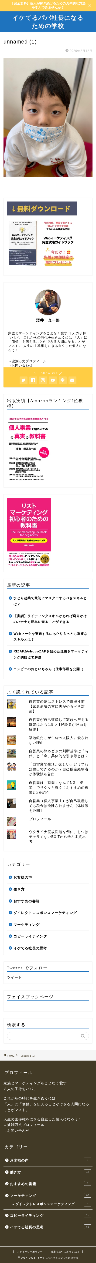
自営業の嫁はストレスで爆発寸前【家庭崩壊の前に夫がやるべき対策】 (57, 706)
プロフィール (40, 819)
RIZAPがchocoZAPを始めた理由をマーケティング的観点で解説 (51, 654)
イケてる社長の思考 (30, 948)
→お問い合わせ (20, 365)
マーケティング (27, 925)
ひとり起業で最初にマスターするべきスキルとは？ (50, 601)
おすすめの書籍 (27, 901)
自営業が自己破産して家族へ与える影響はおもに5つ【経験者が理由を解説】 (59, 724)
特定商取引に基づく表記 (65, 1251)
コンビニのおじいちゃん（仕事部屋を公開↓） (49, 669)
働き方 (19, 889)
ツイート (14, 977)
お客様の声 (23, 877)
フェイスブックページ (30, 996)
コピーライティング (30, 936)
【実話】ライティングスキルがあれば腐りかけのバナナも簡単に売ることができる (50, 619)
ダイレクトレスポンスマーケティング (45, 913)
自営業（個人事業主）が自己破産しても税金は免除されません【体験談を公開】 (59, 806)
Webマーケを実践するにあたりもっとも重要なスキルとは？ (51, 637)
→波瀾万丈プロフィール (27, 361)
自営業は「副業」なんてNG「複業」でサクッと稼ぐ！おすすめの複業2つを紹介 (59, 787)
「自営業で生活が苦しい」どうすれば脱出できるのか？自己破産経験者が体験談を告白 (59, 769)
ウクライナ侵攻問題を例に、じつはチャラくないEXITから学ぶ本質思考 (59, 836)
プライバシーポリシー (30, 1251)
